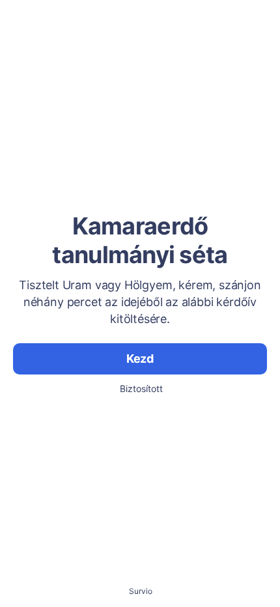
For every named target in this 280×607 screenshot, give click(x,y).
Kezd (140, 358)
